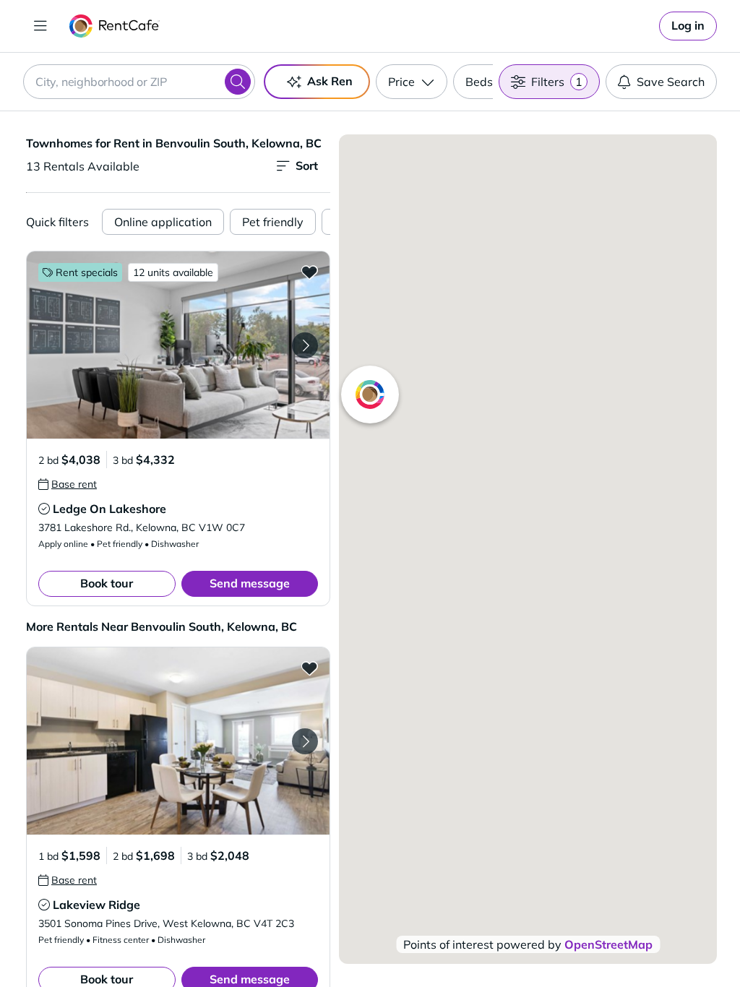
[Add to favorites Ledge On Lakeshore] (309, 272)
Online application (163, 222)
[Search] (238, 82)
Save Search (671, 81)
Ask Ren (330, 81)
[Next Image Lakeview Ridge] (305, 741)
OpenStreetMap (608, 944)
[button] (178, 345)
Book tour (106, 583)
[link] (688, 26)
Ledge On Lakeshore (109, 508)
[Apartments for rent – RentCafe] (114, 26)
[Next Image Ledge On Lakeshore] (305, 345)
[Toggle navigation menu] (40, 26)
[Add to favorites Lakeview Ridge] (309, 668)
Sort (307, 165)
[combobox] (139, 81)
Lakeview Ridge (96, 904)
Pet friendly (273, 222)
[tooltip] (67, 484)
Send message (250, 583)
